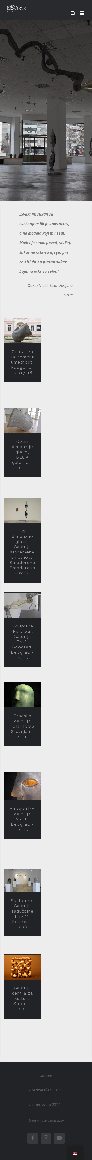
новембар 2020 (46, 1104)
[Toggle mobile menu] (82, 13)
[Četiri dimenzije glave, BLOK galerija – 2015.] (22, 420)
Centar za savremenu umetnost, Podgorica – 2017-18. (22, 362)
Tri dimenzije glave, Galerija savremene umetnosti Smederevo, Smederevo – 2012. (23, 552)
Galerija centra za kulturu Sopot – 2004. (22, 998)
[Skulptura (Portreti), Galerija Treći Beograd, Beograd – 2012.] (22, 605)
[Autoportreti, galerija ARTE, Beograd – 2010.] (22, 786)
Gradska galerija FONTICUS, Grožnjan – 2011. (23, 726)
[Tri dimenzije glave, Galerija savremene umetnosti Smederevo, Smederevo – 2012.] (22, 510)
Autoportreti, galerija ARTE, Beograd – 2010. (24, 819)
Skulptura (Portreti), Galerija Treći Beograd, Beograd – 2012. (22, 642)
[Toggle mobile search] (73, 13)
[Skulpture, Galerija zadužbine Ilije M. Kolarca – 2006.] (22, 880)
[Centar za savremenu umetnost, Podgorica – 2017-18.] (22, 330)
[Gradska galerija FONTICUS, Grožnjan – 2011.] (22, 694)
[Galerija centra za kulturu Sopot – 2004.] (22, 967)
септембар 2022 (46, 1090)
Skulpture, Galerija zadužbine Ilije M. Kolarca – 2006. (22, 913)
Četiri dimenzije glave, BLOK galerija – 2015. (22, 454)
